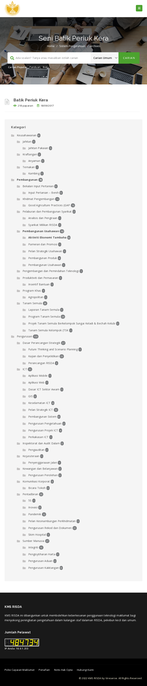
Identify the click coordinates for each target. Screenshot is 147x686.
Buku (46, 67)
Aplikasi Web (36, 382)
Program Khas (32, 290)
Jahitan (27, 141)
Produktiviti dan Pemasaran (40, 278)
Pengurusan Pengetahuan (45, 423)
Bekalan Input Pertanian (38, 186)
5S (30, 500)
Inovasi (33, 507)
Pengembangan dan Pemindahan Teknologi (51, 271)
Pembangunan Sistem (42, 416)
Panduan (34, 67)
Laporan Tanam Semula (43, 309)
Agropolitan (35, 297)
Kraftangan (30, 154)
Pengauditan (36, 450)
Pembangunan (27, 179)
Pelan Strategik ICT (40, 410)
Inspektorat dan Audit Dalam (41, 443)
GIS (30, 396)
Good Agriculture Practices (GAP (49, 205)
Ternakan (29, 167)
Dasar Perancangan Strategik (41, 343)
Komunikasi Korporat (36, 481)
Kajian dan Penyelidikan (43, 356)
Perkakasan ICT (38, 437)
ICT (25, 369)
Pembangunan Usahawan (41, 231)
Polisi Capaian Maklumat (19, 670)
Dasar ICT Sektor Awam (43, 389)
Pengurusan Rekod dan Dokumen (50, 528)
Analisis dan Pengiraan (42, 218)
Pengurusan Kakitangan (43, 568)
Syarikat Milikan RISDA (42, 225)
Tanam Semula (32, 303)
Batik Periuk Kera (30, 100)
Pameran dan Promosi (42, 244)
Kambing (34, 173)
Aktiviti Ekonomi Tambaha (47, 237)
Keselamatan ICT (39, 403)
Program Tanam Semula (44, 316)
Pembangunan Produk (42, 258)
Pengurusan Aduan (40, 561)
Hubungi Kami (85, 670)
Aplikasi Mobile (38, 375)
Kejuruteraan (31, 456)
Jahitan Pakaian (38, 148)
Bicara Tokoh (37, 488)
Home (51, 46)
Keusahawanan (27, 135)
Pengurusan (24, 336)
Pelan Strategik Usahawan (45, 251)
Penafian (44, 670)
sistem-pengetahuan (72, 46)
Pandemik (34, 514)
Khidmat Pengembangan (38, 199)
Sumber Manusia (33, 541)
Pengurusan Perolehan (43, 475)
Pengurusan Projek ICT (43, 430)
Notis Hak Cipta (63, 670)
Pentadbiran (30, 494)
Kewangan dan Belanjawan (40, 468)
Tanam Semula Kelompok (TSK (48, 330)
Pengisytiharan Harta (41, 554)
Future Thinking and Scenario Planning (53, 349)
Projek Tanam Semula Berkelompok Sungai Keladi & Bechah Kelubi (71, 323)
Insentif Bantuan (39, 284)
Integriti (33, 547)
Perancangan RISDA (41, 363)
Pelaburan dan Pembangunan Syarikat (47, 211)
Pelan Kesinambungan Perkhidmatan (52, 521)
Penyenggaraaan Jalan (42, 462)
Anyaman (34, 161)
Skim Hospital (37, 534)
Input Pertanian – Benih (43, 192)
